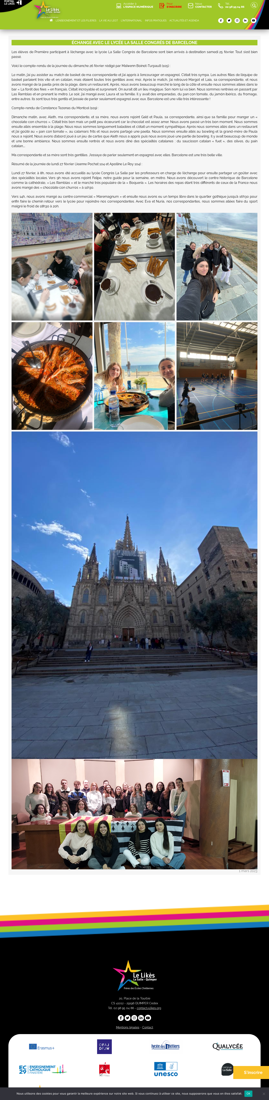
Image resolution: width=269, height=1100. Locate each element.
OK (249, 1093)
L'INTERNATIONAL (131, 20)
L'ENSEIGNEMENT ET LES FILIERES (76, 20)
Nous (203, 5)
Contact (147, 1027)
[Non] (264, 1094)
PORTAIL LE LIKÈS (9, 2)
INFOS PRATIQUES (155, 20)
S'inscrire (253, 1072)
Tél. (234, 5)
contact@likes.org (149, 1008)
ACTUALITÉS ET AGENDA (184, 20)
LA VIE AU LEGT (108, 20)
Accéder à (138, 5)
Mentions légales (127, 1027)
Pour (174, 5)
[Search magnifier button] (254, 5)
